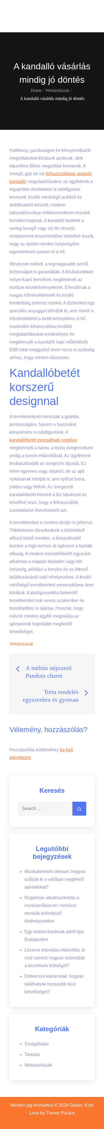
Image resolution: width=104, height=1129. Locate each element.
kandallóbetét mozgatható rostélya (43, 440)
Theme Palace (60, 1113)
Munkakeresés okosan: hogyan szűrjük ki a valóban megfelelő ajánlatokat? (55, 879)
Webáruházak (21, 644)
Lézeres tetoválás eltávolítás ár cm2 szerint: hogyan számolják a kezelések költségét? (54, 958)
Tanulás (32, 1054)
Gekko (22, 13)
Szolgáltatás (36, 1044)
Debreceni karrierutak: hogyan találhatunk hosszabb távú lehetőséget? (54, 984)
